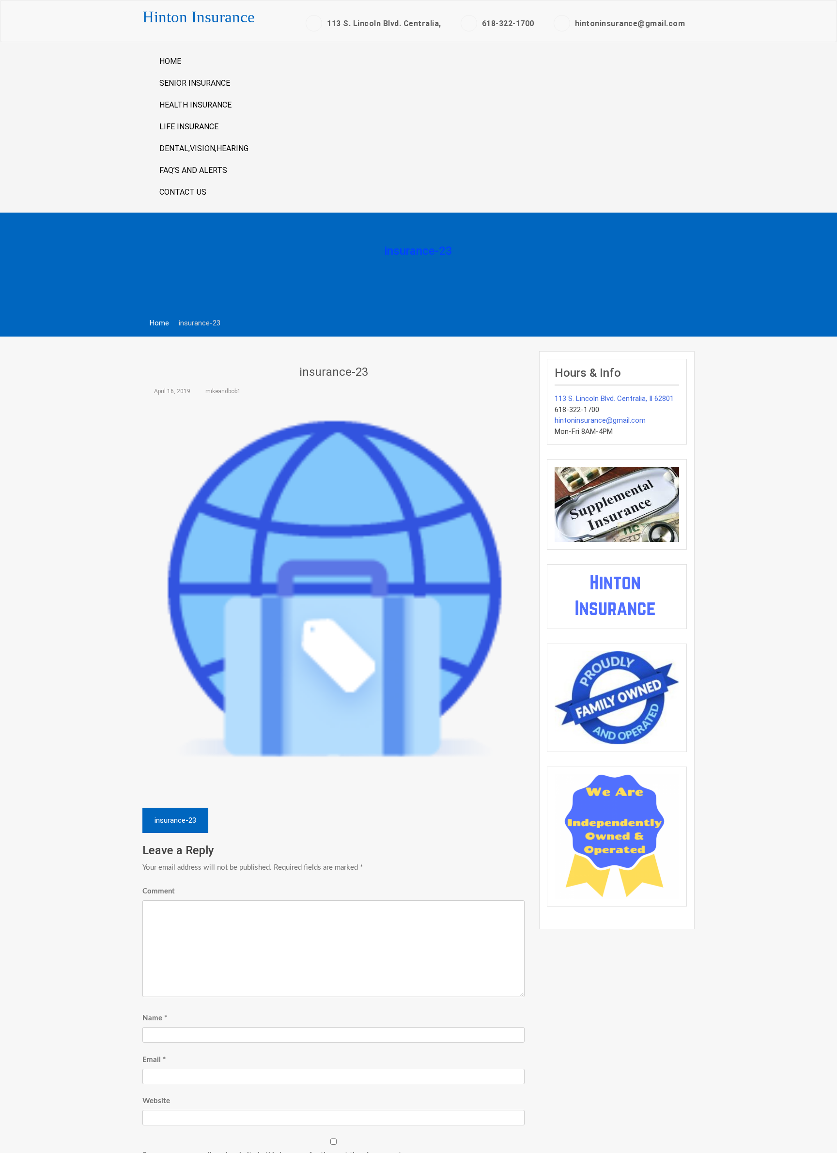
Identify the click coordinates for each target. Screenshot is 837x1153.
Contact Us (182, 192)
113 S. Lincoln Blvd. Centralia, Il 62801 (614, 398)
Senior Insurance (194, 83)
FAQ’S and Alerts (193, 170)
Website (156, 1101)
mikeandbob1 (223, 391)
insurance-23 (333, 372)
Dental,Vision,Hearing (203, 148)
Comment (158, 891)
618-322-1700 (508, 23)
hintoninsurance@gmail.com (630, 23)
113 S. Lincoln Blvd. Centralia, (384, 23)
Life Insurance (188, 126)
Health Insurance (195, 104)
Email (154, 1059)
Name (154, 1018)
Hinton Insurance (198, 17)
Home (170, 61)
